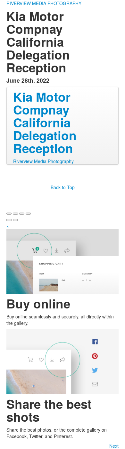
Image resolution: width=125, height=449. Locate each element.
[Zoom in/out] (28, 214)
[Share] (15, 214)
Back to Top (63, 187)
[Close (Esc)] (9, 214)
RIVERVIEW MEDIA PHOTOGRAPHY (43, 3)
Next (114, 446)
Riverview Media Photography (43, 161)
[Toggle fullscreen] (21, 214)
